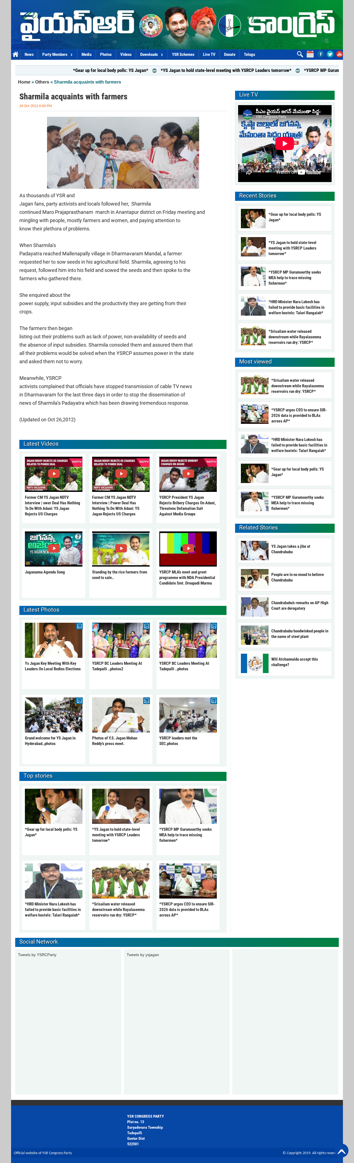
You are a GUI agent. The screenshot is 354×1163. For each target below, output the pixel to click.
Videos (126, 54)
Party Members (54, 54)
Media (87, 54)
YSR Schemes (183, 54)
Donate (229, 54)
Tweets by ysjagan (143, 954)
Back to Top (341, 1150)
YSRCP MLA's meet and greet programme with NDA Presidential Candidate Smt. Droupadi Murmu (187, 578)
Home (15, 54)
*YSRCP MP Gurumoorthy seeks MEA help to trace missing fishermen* (185, 835)
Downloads (149, 54)
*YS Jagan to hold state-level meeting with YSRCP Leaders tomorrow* (191, 70)
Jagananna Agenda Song (45, 572)
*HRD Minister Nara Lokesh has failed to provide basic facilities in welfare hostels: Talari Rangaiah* (53, 910)
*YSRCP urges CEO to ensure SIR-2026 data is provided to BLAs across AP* (187, 910)
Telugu (249, 54)
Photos (106, 54)
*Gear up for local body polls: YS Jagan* (76, 70)
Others (42, 82)
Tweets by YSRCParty (37, 954)
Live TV (209, 54)
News (29, 54)
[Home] (177, 25)
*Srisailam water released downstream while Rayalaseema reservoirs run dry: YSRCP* (118, 910)
